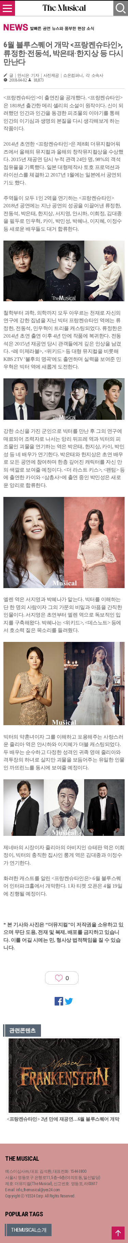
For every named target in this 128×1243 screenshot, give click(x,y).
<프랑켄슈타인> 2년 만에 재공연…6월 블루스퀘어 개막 (63, 1119)
